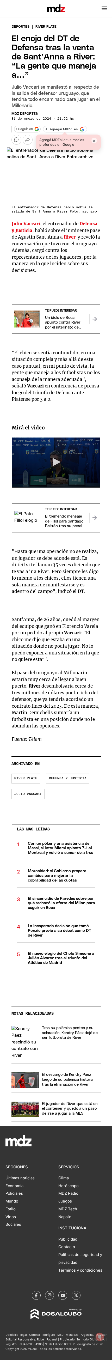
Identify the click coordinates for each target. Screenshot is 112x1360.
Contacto (66, 1246)
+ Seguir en (24, 129)
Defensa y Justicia (67, 778)
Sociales (13, 1224)
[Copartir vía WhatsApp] (16, 140)
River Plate (25, 778)
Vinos (10, 1217)
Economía (14, 1185)
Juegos (65, 1201)
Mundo (11, 1201)
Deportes (20, 26)
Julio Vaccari (27, 794)
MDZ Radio (68, 1193)
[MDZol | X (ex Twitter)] (76, 1295)
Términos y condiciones (80, 1270)
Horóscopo (68, 1185)
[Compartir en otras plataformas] (28, 140)
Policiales (14, 1193)
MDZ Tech (67, 1209)
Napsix (64, 1217)
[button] (104, 8)
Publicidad (67, 1239)
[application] (56, 463)
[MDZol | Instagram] (49, 1295)
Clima (63, 1178)
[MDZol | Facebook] (36, 1295)
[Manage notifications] (100, 1337)
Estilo (10, 1209)
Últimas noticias (20, 1178)
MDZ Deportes (24, 114)
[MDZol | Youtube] (63, 1295)
